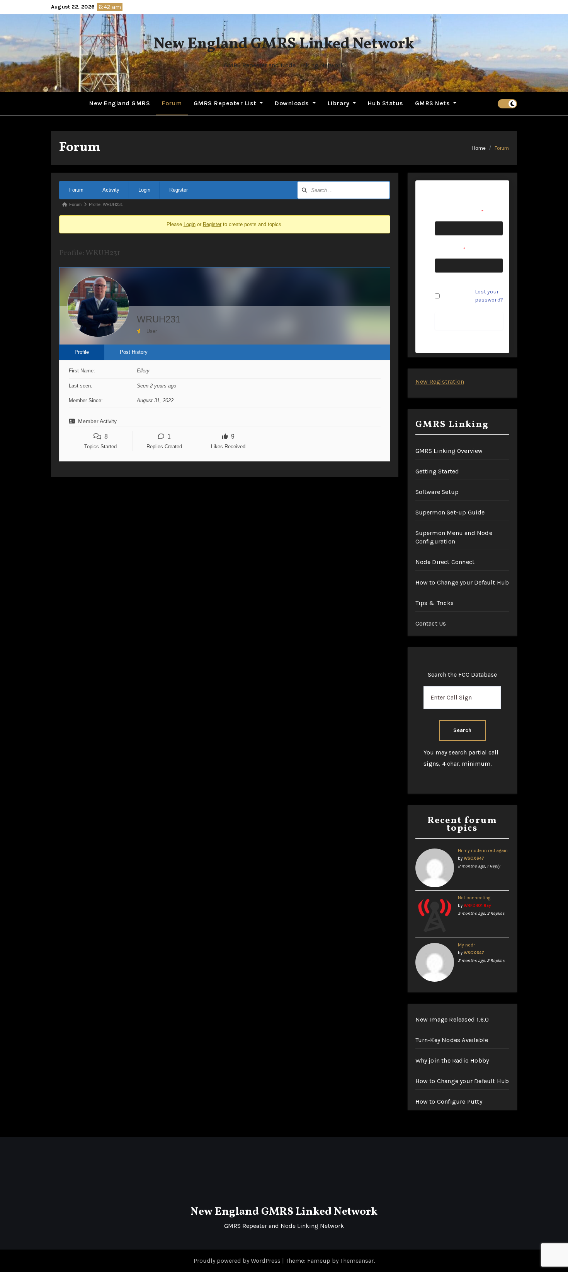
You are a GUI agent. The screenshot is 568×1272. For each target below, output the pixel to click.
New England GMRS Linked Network (284, 44)
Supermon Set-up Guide (450, 512)
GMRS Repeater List (226, 103)
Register (178, 190)
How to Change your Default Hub (462, 582)
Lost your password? (489, 295)
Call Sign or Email (459, 212)
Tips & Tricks (434, 603)
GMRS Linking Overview (449, 450)
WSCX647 (474, 858)
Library (339, 103)
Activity (110, 190)
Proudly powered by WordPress (238, 1260)
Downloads (292, 103)
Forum (172, 103)
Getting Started (437, 471)
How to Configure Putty (448, 1101)
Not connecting (474, 897)
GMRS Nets (433, 103)
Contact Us (430, 623)
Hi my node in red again (483, 850)
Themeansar (357, 1260)
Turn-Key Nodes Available (451, 1040)
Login (144, 190)
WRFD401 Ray (477, 905)
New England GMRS (119, 103)
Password (450, 249)
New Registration (439, 381)
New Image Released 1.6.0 (452, 1019)
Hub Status (385, 103)
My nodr (466, 945)
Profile (82, 352)
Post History (134, 352)
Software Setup (437, 491)
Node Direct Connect (445, 562)
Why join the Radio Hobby (452, 1060)
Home (479, 148)
